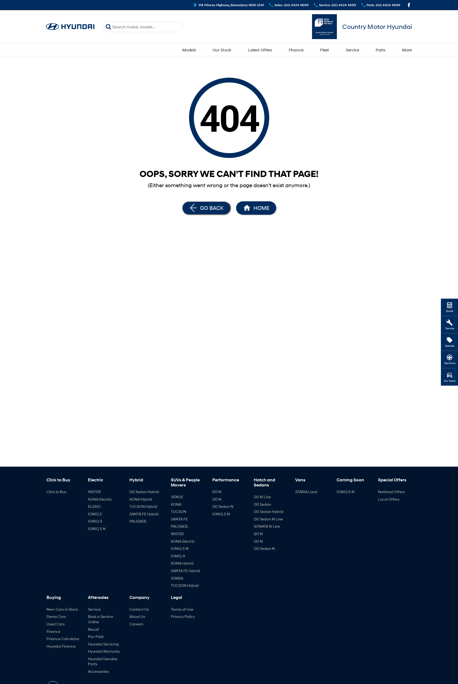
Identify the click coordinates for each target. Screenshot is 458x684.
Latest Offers (260, 49)
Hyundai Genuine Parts (102, 661)
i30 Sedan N (222, 506)
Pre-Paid (95, 636)
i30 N (216, 499)
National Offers (391, 491)
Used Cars (56, 624)
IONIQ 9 (95, 521)
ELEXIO (94, 506)
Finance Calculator (63, 638)
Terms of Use (182, 609)
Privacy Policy (183, 616)
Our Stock (222, 49)
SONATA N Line (267, 526)
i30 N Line (262, 496)
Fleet (324, 49)
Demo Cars (56, 616)
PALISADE (138, 521)
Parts (380, 49)
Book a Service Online (100, 619)
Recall (93, 629)
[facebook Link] (409, 5)
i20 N (216, 491)
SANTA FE (179, 519)
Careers (136, 624)
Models (189, 49)
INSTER (94, 491)
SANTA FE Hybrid (144, 514)
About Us (137, 616)
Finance (296, 49)
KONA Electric (100, 499)
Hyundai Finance (61, 646)
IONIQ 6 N (346, 491)
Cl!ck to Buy (56, 491)
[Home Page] (70, 26)
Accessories (98, 671)
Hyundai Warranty (104, 651)
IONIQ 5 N (97, 528)
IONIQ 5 (95, 514)
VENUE (177, 496)
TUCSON (178, 511)
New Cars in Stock (62, 609)
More (407, 49)
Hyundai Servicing (103, 644)
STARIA (177, 578)
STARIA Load (306, 491)
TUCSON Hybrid (143, 506)
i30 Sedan (262, 504)
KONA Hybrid (140, 499)
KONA (176, 504)
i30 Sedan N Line (268, 519)
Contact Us (139, 609)
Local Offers (388, 499)
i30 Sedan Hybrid (144, 491)
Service (352, 49)
